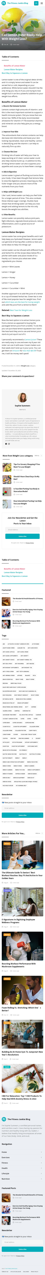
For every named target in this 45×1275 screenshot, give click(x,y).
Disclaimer (26, 1271)
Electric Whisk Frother (10, 754)
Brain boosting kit (9, 703)
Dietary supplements (31, 742)
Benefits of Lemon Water (14, 65)
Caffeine (33, 707)
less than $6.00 (29, 350)
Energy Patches (20, 770)
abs (4, 644)
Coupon (5, 738)
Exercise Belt (6, 777)
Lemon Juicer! (30, 339)
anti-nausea (30, 663)
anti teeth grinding (22, 671)
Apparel (19, 675)
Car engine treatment (9, 715)
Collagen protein (20, 730)
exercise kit (31, 777)
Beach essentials (8, 679)
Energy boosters (32, 762)
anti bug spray (7, 663)
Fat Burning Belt (21, 785)
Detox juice (6, 742)
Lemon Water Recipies (13, 69)
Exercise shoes (7, 781)
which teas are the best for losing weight (22, 302)
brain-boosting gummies (23, 699)
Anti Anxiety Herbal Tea (24, 659)
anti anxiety (24, 656)
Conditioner (6, 734)
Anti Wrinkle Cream (9, 675)
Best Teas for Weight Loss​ (21, 310)
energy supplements (34, 770)
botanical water (8, 699)
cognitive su (6, 726)
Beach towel (19, 679)
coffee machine (29, 722)
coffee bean (6, 722)
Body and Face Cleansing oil (27, 691)
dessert (38, 738)
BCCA (34, 675)
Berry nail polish (16, 683)
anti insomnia (19, 663)
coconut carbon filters (10, 718)
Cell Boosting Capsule (26, 715)
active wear (35, 644)
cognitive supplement (20, 726)
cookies (15, 734)
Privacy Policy (30, 543)
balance (27, 675)
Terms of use (5, 1271)
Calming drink (7, 711)
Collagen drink (34, 726)
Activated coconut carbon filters (18, 644)
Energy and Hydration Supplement (13, 762)
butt (26, 707)
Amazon (16, 350)
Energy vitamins (8, 774)
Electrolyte (23, 754)
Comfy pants (33, 730)
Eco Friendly (23, 750)
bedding (5, 683)
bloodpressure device (9, 691)
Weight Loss (7, 30)
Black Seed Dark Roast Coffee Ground (14, 687)
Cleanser (38, 715)
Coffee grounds (17, 722)
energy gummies (29, 766)
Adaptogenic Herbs (9, 648)
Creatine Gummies (23, 738)
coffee (22, 718)
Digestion (6, 746)
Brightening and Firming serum (12, 707)
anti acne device (33, 648)
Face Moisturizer (8, 785)
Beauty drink (30, 679)
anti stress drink (8, 671)
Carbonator (26, 711)
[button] (41, 3)
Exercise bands (32, 774)
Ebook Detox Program (10, 750)
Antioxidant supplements (11, 667)
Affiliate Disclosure (15, 1271)
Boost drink (35, 695)
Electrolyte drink (35, 754)
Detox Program (17, 742)
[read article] (7, 467)
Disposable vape (32, 746)
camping (17, 711)
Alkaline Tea (21, 648)
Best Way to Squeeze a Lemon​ (15, 73)
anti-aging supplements (10, 656)
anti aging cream (22, 652)
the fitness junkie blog (11, 1268)
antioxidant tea (27, 667)
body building (7, 695)
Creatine (13, 738)
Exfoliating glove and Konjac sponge (25, 781)
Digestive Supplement (18, 746)
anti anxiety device (8, 659)
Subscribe (36, 3)
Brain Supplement (23, 703)
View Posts (22, 409)
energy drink (7, 766)
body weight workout (21, 695)
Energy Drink (18, 766)
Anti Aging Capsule (9, 652)
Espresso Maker (20, 774)
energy (17, 758)
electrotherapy (7, 758)
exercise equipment (19, 777)
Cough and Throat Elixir (28, 734)
